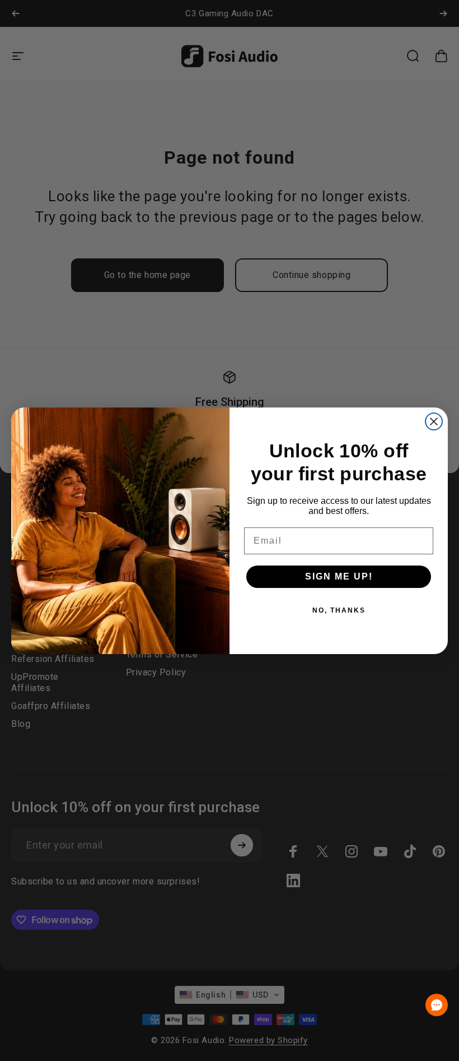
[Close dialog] (433, 421)
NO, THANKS (339, 610)
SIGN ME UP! (339, 576)
